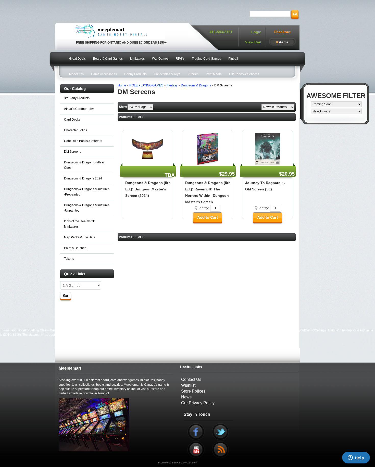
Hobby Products (135, 74)
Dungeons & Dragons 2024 (83, 178)
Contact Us (191, 379)
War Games (160, 58)
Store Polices (193, 391)
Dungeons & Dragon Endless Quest (84, 165)
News (186, 397)
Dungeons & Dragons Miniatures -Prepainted (86, 191)
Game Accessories (104, 74)
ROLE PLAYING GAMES (146, 85)
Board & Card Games (108, 58)
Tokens (69, 259)
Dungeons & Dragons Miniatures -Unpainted (86, 207)
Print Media (214, 74)
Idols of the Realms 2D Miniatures (79, 223)
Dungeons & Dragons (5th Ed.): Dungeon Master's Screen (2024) (148, 189)
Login (256, 32)
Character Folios (75, 130)
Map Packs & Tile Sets (79, 237)
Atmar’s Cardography (79, 109)
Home (122, 85)
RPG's (180, 58)
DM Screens (72, 151)
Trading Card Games (206, 58)
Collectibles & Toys (167, 74)
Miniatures (137, 58)
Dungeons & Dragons (196, 85)
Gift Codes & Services (244, 74)
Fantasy (172, 85)
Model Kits (76, 74)
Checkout (282, 32)
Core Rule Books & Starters (83, 141)
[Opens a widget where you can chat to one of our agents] (356, 458)
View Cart (253, 42)
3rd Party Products (77, 98)
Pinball (233, 58)
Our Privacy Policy (198, 403)
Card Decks (72, 119)
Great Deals (77, 58)
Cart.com (191, 462)
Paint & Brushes (75, 248)
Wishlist (188, 385)
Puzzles (193, 74)
